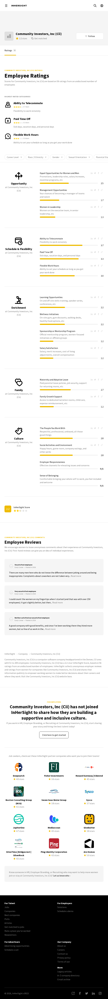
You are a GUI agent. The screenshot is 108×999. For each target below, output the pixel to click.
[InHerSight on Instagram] (100, 993)
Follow (91, 36)
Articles (8, 923)
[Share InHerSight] (73, 993)
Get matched (40, 38)
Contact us (62, 953)
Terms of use (63, 961)
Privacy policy (63, 957)
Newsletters (10, 934)
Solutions (62, 907)
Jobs (6, 907)
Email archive (63, 979)
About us (61, 945)
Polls (7, 919)
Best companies (12, 915)
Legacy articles (64, 971)
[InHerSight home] (19, 5)
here (69, 676)
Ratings (9, 50)
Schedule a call (11, 949)
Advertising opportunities (16, 945)
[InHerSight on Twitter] (86, 993)
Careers (61, 949)
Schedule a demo (65, 911)
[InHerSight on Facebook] (79, 993)
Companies (9, 911)
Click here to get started (54, 735)
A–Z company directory (68, 975)
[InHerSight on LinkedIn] (93, 993)
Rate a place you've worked (17, 930)
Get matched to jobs (14, 927)
